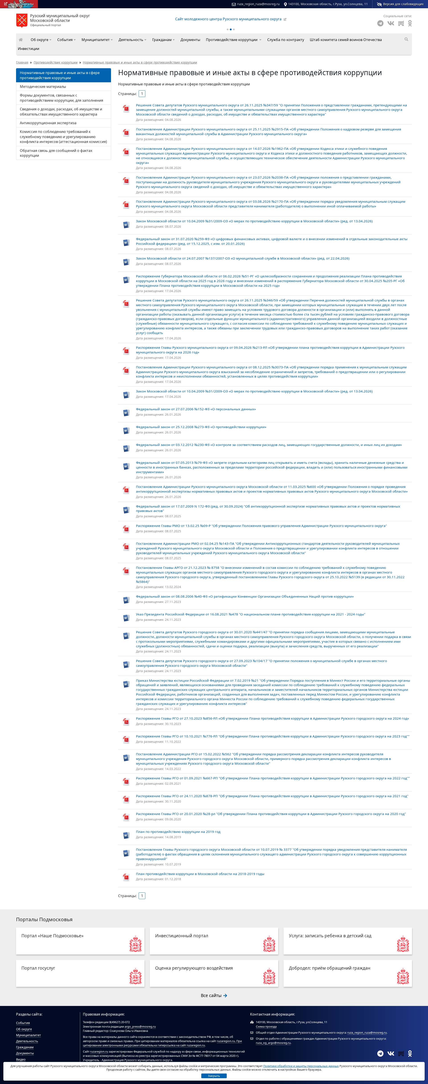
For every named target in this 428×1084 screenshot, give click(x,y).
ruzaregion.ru (226, 1041)
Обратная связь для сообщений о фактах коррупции (56, 153)
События (23, 1023)
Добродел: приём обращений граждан (329, 968)
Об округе (24, 1029)
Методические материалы (43, 86)
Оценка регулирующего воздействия (194, 968)
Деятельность (27, 1041)
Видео (21, 1059)
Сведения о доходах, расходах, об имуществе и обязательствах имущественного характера (61, 111)
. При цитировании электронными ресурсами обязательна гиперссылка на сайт (162, 1043)
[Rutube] (401, 23)
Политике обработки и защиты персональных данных (301, 1066)
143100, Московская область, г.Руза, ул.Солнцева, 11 (328, 4)
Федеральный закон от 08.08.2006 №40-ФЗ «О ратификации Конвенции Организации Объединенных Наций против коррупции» (245, 596)
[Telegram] (380, 23)
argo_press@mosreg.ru (140, 1026)
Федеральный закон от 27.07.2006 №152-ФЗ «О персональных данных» (196, 409)
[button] (41, 39)
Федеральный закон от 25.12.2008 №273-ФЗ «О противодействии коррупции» (201, 427)
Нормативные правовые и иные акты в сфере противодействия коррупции (140, 62)
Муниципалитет (28, 1035)
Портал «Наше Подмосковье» (52, 936)
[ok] (410, 23)
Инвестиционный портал (181, 936)
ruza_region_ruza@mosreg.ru (258, 4)
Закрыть (214, 1076)
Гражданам (25, 1047)
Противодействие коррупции (56, 62)
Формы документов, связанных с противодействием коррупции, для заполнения (61, 98)
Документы (25, 1053)
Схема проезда (266, 1026)
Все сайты (212, 995)
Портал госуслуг (38, 968)
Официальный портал (60, 20)
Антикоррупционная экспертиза (48, 122)
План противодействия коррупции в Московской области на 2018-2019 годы (200, 873)
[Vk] (390, 23)
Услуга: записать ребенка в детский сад (330, 936)
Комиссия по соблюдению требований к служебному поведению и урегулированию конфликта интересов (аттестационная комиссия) (63, 136)
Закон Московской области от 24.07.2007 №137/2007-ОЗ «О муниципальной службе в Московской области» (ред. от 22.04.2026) (243, 258)
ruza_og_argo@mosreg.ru (273, 1043)
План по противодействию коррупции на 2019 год (178, 831)
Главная (22, 62)
